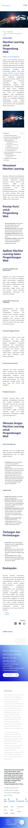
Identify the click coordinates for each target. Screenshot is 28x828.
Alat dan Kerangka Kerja (11, 155)
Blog (12, 810)
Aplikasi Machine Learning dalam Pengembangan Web (11, 139)
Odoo (12, 806)
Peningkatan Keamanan (11, 150)
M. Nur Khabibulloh (13, 56)
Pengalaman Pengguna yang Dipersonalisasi (12, 142)
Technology (10, 31)
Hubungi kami (8, 675)
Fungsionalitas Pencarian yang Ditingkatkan (12, 145)
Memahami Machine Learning (10, 135)
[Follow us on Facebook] (20, 801)
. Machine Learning (13, 73)
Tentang (12, 813)
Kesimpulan (6, 160)
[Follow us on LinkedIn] (11, 801)
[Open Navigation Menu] (25, 6)
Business (7, 612)
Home (4, 31)
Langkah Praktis (10, 156)
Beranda (6, 806)
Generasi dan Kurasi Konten (12, 149)
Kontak (19, 811)
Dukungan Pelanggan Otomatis (13, 147)
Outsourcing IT (20, 807)
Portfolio (6, 813)
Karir (5, 810)
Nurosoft (7, 614)
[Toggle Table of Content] (21, 133)
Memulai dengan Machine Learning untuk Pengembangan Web (13, 153)
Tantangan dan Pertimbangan (10, 158)
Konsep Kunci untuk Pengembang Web (12, 137)
